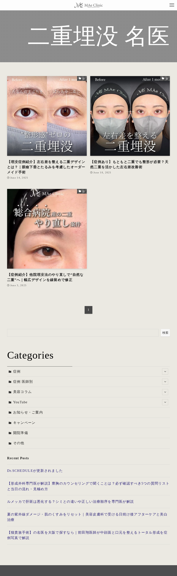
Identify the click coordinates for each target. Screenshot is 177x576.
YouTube (20, 402)
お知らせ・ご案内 (28, 412)
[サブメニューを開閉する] (165, 372)
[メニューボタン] (172, 5)
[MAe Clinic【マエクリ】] (88, 5)
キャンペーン (24, 422)
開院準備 (20, 433)
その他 (18, 443)
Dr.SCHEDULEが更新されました (35, 470)
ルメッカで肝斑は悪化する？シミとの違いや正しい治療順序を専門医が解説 (70, 501)
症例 (17, 371)
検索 (165, 332)
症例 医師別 (23, 381)
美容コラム (22, 392)
